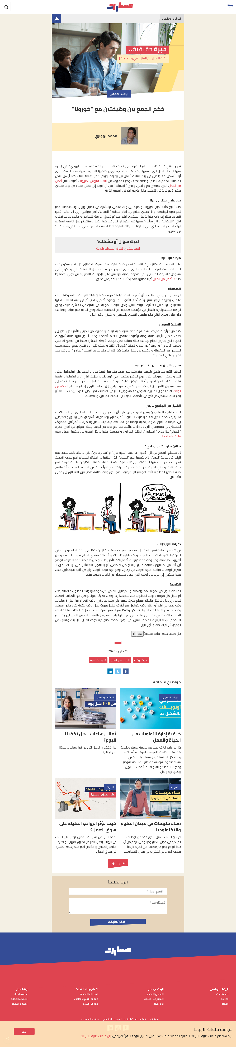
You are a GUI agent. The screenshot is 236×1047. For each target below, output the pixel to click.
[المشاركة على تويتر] (118, 671)
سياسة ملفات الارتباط (135, 1019)
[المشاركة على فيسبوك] (126, 671)
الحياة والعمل (21, 994)
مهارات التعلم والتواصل (86, 998)
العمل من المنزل (120, 660)
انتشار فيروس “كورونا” (93, 181)
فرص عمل (158, 1003)
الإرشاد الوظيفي (171, 18)
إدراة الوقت (141, 660)
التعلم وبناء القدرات (87, 989)
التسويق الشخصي (154, 994)
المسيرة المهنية (20, 1003)
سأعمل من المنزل (164, 279)
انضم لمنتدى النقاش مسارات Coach (118, 248)
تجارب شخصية (98, 660)
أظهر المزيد (118, 863)
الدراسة (225, 998)
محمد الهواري (106, 136)
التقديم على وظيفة (154, 998)
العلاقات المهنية (19, 998)
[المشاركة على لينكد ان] (110, 671)
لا (134, 633)
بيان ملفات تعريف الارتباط (96, 1036)
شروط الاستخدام (111, 1019)
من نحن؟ (154, 1019)
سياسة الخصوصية (90, 1019)
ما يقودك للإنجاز (171, 436)
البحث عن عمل (156, 989)
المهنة (225, 1003)
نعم (24, 1031)
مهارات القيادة (90, 1003)
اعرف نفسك (222, 994)
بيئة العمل (21, 989)
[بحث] (6, 6)
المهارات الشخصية (88, 994)
